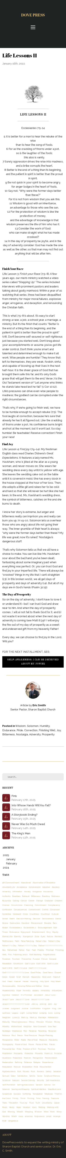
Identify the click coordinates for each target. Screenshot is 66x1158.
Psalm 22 (49, 1053)
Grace (5, 977)
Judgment (15, 1008)
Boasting (46, 896)
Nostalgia (22, 734)
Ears (55, 923)
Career (31, 901)
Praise (52, 1044)
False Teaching (27, 941)
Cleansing (28, 905)
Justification (35, 1008)
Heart (10, 981)
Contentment (34, 909)
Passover (52, 1031)
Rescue (17, 1067)
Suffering (27, 1094)
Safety (48, 1071)
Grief (18, 977)
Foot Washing (35, 954)
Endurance (8, 730)
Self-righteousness (25, 1085)
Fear (28, 950)
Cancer (24, 901)
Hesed (26, 981)
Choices (5, 905)
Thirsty (15, 1098)
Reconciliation (51, 1058)
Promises (42, 1049)
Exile (37, 936)
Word (46, 1112)
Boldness (55, 896)
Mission (48, 1022)
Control (45, 909)
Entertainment (38, 932)
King (54, 1008)
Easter (5, 927)
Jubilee (5, 1008)
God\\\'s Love (20, 968)
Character (49, 901)
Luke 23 (15, 1017)
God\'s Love (52, 963)
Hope (18, 990)
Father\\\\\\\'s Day (27, 945)
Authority (6, 896)
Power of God (21, 1044)
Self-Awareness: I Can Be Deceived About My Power (33, 662)
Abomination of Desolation (44, 883)
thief (4, 1121)
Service (47, 1085)
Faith (17, 941)
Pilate (23, 1040)
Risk (19, 1071)
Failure (50, 936)
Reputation (7, 1067)
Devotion (25, 923)
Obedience (17, 1031)
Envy (49, 932)
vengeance (13, 1121)
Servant (39, 1085)
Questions (6, 1058)
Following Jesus (20, 954)
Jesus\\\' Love (22, 999)
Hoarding (34, 981)
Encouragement (45, 927)
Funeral (36, 959)
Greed (12, 977)
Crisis (25, 914)
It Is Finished (26, 995)
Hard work (46, 977)
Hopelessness (8, 990)
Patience (6, 1035)
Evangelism (28, 936)
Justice (25, 1008)
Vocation (26, 1107)
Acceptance (22, 887)
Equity (55, 932)
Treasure (55, 1098)
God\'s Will (7, 968)
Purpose (58, 1053)
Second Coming (28, 1080)
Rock (33, 1071)
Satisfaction (22, 1076)
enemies (29, 1116)
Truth (37, 1103)
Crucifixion (34, 914)
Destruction (15, 923)
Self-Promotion (8, 1085)
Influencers (57, 990)
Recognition (38, 1058)
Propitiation (7, 1053)
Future (44, 959)
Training (45, 1098)
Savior (39, 1076)
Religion (37, 1062)
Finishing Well (47, 730)
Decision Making (23, 919)
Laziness (6, 1013)
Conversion (55, 909)
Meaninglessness (19, 1022)
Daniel (5, 919)
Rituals (26, 1071)
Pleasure (43, 1040)
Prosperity (48, 734)
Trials (4, 1103)
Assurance (48, 891)
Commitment (40, 905)
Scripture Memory (52, 1076)
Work (52, 1112)
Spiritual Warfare (38, 1089)
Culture (55, 914)
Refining (18, 1062)
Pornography (7, 1044)
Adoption (46, 887)
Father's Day (41, 941)
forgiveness (39, 1116)
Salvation (57, 1071)
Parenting (42, 1031)
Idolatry (35, 990)
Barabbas (16, 896)
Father (21, 950)
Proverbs (39, 1053)
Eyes (43, 936)
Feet (34, 950)
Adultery (56, 887)
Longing (43, 1013)
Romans (40, 1071)
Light (22, 1013)
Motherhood (16, 1026)
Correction (30, 730)
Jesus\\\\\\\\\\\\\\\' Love (16, 1004)
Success (17, 1094)
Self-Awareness (53, 1080)
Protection (29, 1053)
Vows (34, 1107)
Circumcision (17, 905)
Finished (50, 950)
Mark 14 (24, 1017)
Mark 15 (33, 1017)
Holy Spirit (44, 981)
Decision (36, 919)
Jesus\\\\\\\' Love (40, 999)
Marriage (42, 1017)
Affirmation (17, 891)
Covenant (17, 914)
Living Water (32, 1013)
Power (31, 1044)
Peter (16, 1040)
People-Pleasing (46, 1035)
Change (39, 901)
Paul (14, 1035)
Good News (48, 972)
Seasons (15, 1080)
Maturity (6, 1022)
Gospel (58, 972)
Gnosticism (18, 963)
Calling (16, 901)
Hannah (26, 977)
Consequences (20, 909)
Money (57, 1022)
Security (40, 1080)
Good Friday (36, 972)
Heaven (17, 981)
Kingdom (46, 1008)
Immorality (45, 990)
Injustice (6, 995)
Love (50, 1013)
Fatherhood (12, 950)
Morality (6, 1026)
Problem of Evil (29, 1049)
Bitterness (8, 734)
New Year (52, 1026)
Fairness (58, 936)
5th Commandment (10, 883)
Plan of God (33, 1040)
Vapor (18, 1107)
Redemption (7, 1062)
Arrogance (37, 891)
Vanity (12, 1107)
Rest (36, 1067)
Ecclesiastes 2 (30, 927)
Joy (59, 730)
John (50, 1004)
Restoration (27, 1067)
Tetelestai (48, 1094)
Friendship (26, 959)
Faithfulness (7, 941)
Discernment (37, 923)
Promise (51, 1049)
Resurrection (45, 1067)
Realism (27, 1058)
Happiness (36, 977)
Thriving (30, 1098)
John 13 (34, 1004)
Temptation (38, 1094)
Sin (53, 1085)
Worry (59, 1112)
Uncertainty (47, 1103)
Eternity (17, 936)
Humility (45, 725)
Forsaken (6, 959)
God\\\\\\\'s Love (37, 968)
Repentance (47, 1062)
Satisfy (32, 1076)
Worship (6, 1116)
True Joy (23, 1103)
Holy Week (56, 981)
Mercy (32, 1022)
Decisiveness (48, 919)
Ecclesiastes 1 (16, 927)
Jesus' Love (50, 995)
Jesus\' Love (8, 999)
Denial (58, 919)
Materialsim (53, 1017)
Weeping (29, 1112)
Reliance (28, 1062)
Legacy (15, 1013)
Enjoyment (25, 932)
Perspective (7, 1040)
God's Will (40, 963)
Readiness (17, 1058)
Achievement (35, 887)
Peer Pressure (30, 1035)
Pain (25, 1031)
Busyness (6, 901)
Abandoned (26, 883)
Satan (13, 1076)
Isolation (15, 995)
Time (38, 1098)
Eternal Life (7, 936)
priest (48, 1116)
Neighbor (27, 1026)
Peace (20, 1035)
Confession (7, 909)
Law (60, 1008)
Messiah (40, 1022)
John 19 (43, 1004)
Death (12, 919)
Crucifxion (45, 914)
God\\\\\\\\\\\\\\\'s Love (15, 972)
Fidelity (41, 950)
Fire (10, 954)
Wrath (14, 1116)
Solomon (32, 725)
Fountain (16, 959)
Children (58, 901)
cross (21, 1116)
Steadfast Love (54, 1089)
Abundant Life (8, 887)
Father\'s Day (54, 941)
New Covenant (39, 1026)
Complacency (54, 905)
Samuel (5, 1076)
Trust (31, 1103)
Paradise (33, 1031)
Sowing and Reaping (20, 1089)
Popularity (53, 1040)
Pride (20, 730)
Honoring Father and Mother (29, 986)
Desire (5, 923)
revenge (56, 1116)
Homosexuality (9, 986)
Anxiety (27, 891)
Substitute (7, 1094)
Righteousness (9, 1071)
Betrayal (25, 896)
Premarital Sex (8, 1049)
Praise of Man (42, 1044)
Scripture (6, 1080)
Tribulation (13, 1103)
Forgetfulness (49, 954)
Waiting (41, 1107)
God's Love (30, 963)
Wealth (20, 1112)
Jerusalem (38, 995)
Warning (11, 1112)
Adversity (35, 734)
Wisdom (20, 725)
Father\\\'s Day (9, 945)
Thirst (22, 1098)
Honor (46, 986)
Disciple (47, 923)
